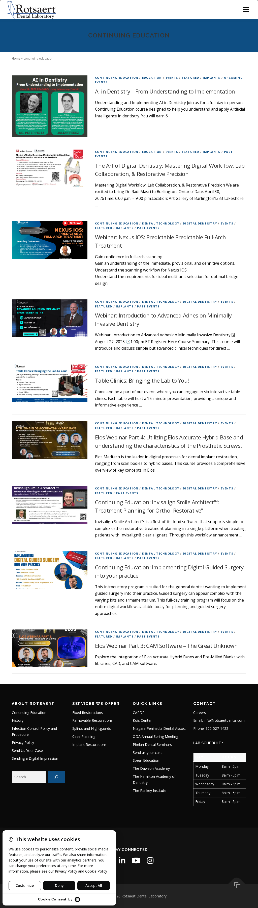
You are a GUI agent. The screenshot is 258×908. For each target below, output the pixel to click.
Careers (199, 712)
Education (152, 77)
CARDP (139, 712)
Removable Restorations (92, 720)
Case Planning (83, 736)
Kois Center (142, 720)
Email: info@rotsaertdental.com (219, 720)
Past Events (148, 228)
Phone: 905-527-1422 (210, 728)
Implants (211, 77)
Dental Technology (160, 223)
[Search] (56, 777)
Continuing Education (116, 77)
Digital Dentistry (200, 223)
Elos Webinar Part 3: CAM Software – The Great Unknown (166, 645)
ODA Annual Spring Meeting (155, 736)
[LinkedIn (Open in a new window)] (122, 860)
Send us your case (148, 752)
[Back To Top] (237, 884)
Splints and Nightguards (91, 728)
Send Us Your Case (27, 750)
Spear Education (146, 760)
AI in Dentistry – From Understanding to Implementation (165, 91)
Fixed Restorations (87, 712)
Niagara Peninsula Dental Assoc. (159, 728)
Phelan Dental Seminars (152, 744)
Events (172, 77)
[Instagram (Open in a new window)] (150, 860)
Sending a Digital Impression (35, 758)
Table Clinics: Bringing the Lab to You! (142, 380)
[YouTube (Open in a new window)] (136, 860)
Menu (246, 9)
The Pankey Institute (149, 790)
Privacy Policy (23, 742)
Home (16, 58)
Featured (190, 77)
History (17, 720)
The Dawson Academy (151, 768)
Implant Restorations (89, 744)
